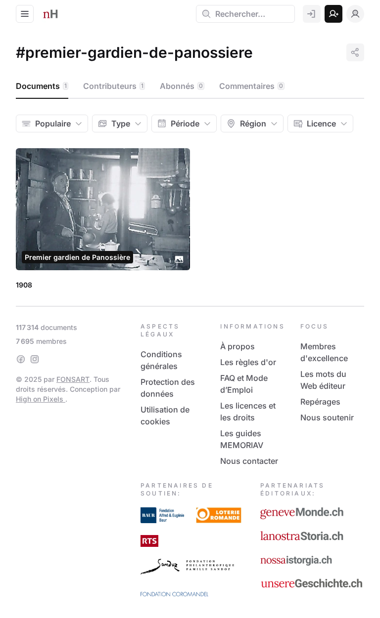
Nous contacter (249, 461)
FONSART (73, 379)
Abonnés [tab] (181, 86)
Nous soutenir (327, 417)
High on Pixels (40, 399)
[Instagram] (35, 359)
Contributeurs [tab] (113, 86)
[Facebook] (21, 359)
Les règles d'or (248, 362)
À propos (237, 346)
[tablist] (190, 86)
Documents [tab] (41, 86)
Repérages (320, 402)
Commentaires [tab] (251, 86)
